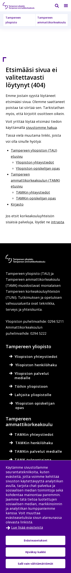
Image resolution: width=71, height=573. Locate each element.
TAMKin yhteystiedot (33, 192)
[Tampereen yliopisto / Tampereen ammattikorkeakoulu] (22, 6)
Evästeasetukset (35, 540)
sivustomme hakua (41, 127)
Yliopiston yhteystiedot (35, 162)
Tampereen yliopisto (13, 20)
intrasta (57, 222)
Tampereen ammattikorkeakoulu (51, 20)
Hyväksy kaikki (35, 552)
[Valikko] (63, 5)
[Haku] (54, 5)
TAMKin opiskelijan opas (36, 198)
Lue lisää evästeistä (27, 527)
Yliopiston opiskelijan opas (38, 168)
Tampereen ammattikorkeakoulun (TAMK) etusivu (35, 180)
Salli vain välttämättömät (35, 563)
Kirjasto (17, 204)
